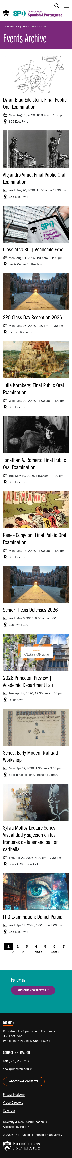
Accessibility (14, 1127)
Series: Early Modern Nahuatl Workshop (30, 756)
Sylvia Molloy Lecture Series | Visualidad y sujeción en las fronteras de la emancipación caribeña (31, 838)
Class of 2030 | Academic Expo (33, 249)
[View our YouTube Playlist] (39, 1004)
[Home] (32, 10)
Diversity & (23, 1122)
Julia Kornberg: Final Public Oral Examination (33, 388)
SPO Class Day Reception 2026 (32, 317)
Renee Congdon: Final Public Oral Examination (34, 538)
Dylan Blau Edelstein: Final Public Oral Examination (35, 103)
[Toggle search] (56, 5)
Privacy (12, 1094)
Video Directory (13, 1102)
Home (6, 26)
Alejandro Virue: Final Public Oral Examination (34, 178)
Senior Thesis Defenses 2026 (30, 609)
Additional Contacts (23, 1081)
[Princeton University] (21, 1146)
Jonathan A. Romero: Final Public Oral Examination (34, 463)
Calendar (9, 1110)
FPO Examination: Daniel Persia (32, 916)
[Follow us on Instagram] (27, 1004)
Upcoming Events (20, 26)
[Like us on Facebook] (16, 1004)
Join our (31, 990)
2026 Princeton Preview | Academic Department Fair (28, 681)
